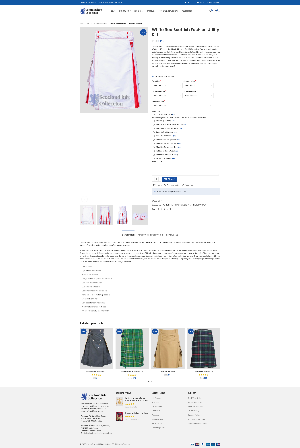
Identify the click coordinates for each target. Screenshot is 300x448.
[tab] (128, 233)
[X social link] (188, 2)
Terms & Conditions (195, 406)
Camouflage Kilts (158, 428)
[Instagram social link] (191, 2)
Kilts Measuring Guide (196, 419)
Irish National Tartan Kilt (132, 371)
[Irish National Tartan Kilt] (132, 348)
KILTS (89, 23)
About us (155, 415)
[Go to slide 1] (148, 381)
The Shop (155, 402)
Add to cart (169, 179)
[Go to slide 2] (151, 381)
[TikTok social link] (203, 2)
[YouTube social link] (194, 2)
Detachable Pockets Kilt (96, 371)
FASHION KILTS (168, 205)
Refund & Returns (195, 402)
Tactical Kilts (157, 423)
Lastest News (157, 406)
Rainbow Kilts (157, 419)
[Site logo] (91, 11)
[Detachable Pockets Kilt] (96, 348)
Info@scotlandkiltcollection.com (113, 2)
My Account (156, 398)
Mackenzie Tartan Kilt (203, 371)
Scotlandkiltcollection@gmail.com (99, 433)
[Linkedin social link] (200, 2)
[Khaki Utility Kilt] (168, 348)
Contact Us (156, 411)
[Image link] (94, 396)
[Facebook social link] (185, 2)
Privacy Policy (193, 411)
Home (82, 23)
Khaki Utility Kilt (168, 371)
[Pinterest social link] (197, 2)
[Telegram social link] (170, 209)
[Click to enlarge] (84, 199)
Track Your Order (194, 398)
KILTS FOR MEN (100, 23)
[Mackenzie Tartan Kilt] (203, 348)
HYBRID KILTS (181, 205)
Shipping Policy (194, 415)
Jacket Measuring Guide (197, 423)
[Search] (205, 11)
